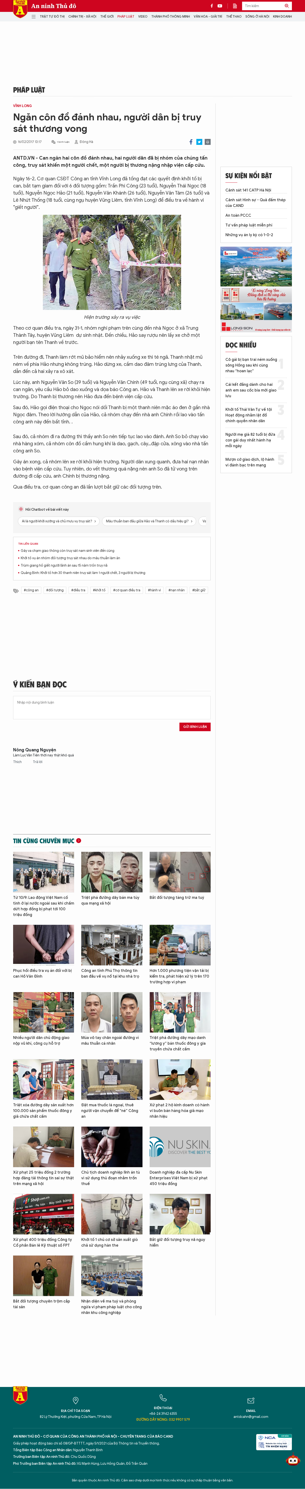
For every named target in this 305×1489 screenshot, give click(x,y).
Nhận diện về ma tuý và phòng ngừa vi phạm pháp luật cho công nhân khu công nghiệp (111, 1307)
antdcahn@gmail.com (251, 1417)
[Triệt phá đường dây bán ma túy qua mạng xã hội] (111, 872)
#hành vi (154, 590)
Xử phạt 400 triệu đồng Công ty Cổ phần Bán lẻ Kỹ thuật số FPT (42, 1242)
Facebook (191, 142)
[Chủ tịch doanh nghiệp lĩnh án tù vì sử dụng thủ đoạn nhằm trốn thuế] (111, 1147)
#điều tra (78, 590)
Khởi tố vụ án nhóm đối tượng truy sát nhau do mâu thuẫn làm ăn (70, 558)
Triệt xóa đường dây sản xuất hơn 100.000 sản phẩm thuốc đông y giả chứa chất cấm (43, 1111)
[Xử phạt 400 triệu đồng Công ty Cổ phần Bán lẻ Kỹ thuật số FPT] (43, 1214)
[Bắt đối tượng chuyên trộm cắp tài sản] (43, 1275)
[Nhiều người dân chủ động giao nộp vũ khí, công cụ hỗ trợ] (43, 1012)
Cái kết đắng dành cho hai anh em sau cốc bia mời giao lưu (250, 390)
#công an (31, 590)
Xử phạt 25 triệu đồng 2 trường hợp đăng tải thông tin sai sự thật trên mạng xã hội (43, 1178)
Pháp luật (125, 17)
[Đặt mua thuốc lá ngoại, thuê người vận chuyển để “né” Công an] (111, 1079)
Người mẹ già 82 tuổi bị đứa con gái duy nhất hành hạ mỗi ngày (250, 440)
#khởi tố (99, 590)
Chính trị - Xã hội (82, 17)
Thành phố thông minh (170, 17)
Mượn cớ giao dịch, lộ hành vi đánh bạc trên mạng (249, 462)
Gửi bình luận (195, 727)
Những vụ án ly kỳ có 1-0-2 (249, 235)
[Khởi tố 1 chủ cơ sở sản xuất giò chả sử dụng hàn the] (111, 1214)
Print (208, 142)
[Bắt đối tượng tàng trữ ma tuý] (180, 872)
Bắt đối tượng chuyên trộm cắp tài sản (41, 1304)
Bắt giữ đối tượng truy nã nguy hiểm (177, 1242)
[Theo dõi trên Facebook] (213, 6)
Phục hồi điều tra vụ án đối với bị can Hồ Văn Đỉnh (42, 973)
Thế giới (107, 17)
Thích (17, 762)
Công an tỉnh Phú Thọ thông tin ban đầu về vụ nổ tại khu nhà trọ (110, 973)
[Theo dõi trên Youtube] (220, 6)
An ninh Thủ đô (53, 6)
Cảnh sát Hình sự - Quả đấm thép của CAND (255, 203)
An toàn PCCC (238, 215)
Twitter (199, 142)
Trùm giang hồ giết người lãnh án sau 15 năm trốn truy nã (64, 565)
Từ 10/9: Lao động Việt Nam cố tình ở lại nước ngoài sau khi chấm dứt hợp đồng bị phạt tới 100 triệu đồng (43, 906)
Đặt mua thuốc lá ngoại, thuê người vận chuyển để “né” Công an (109, 1111)
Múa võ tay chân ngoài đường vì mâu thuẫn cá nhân (110, 1040)
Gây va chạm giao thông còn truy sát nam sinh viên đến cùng (67, 551)
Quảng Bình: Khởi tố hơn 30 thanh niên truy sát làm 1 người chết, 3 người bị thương (83, 573)
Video (142, 17)
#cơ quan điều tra (126, 590)
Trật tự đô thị (52, 17)
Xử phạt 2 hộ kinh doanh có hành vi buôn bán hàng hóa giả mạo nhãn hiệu (179, 1111)
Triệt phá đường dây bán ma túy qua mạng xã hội (110, 900)
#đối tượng (55, 590)
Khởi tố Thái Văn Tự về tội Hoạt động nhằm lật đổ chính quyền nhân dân (248, 415)
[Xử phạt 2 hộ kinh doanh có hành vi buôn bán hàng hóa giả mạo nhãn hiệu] (180, 1079)
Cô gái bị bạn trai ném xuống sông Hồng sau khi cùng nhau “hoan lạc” (251, 365)
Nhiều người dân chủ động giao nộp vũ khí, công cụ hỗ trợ (41, 1040)
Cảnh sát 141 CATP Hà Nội (248, 190)
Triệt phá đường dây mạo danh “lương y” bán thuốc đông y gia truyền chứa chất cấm (178, 1043)
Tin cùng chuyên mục (43, 840)
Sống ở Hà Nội (257, 17)
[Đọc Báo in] (237, 6)
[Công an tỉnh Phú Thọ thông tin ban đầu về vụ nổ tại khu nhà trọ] (111, 945)
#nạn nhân (176, 590)
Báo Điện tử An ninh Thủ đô (20, 9)
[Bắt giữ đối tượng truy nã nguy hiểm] (180, 1214)
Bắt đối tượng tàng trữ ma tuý (177, 897)
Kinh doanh (282, 17)
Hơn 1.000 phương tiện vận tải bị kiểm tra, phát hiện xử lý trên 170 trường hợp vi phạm (179, 976)
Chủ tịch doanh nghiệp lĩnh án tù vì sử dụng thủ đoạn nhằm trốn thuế (110, 1178)
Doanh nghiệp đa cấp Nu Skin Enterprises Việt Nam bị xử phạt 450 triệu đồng (179, 1178)
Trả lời (37, 762)
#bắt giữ (198, 590)
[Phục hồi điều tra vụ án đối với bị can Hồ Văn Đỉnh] (43, 945)
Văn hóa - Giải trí (208, 17)
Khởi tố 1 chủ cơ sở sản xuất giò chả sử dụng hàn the (109, 1242)
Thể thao (234, 17)
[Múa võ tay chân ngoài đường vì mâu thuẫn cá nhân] (111, 1012)
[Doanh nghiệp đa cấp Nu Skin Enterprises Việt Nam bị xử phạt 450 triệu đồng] (180, 1147)
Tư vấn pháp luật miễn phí (248, 225)
